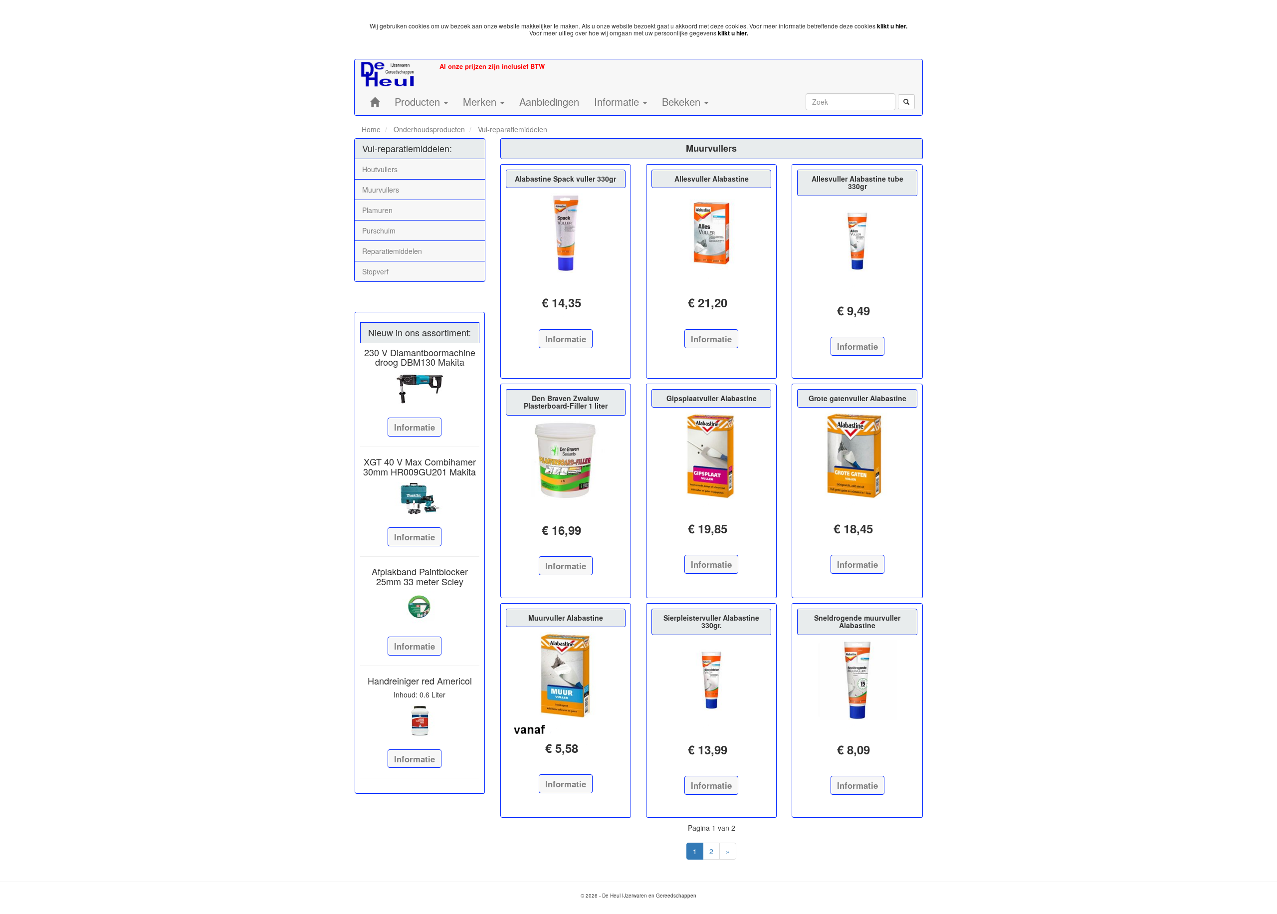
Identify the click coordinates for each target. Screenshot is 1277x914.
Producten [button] (419, 101)
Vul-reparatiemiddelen (511, 129)
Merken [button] (481, 101)
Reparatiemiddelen (392, 251)
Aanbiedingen (549, 101)
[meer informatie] (566, 233)
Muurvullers (380, 190)
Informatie (414, 427)
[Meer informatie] (419, 388)
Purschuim (379, 230)
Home (371, 129)
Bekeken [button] (682, 101)
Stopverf (375, 271)
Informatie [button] (618, 101)
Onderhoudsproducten (428, 129)
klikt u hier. (892, 25)
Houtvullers (380, 169)
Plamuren (377, 210)
